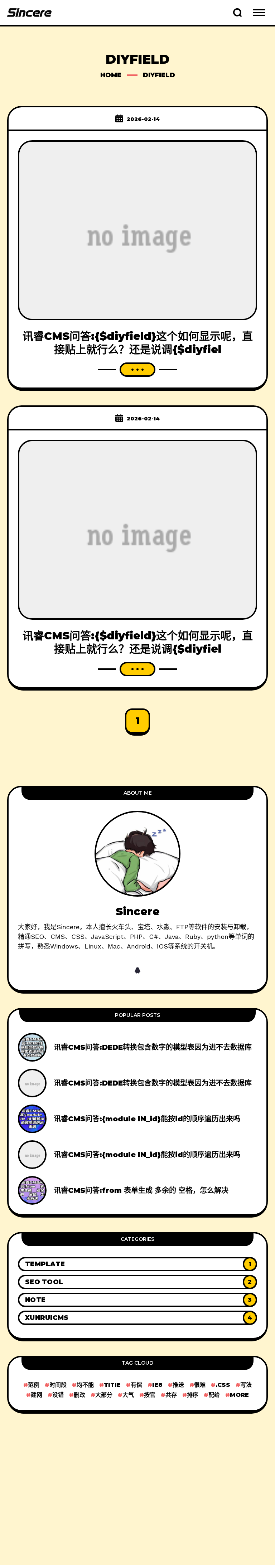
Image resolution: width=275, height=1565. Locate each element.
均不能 (85, 1384)
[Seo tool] (137, 1282)
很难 (200, 1384)
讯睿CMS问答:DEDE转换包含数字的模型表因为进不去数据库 (153, 1047)
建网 (36, 1394)
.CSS (223, 1384)
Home (110, 75)
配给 (214, 1394)
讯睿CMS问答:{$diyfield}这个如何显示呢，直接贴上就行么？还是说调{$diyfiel (138, 343)
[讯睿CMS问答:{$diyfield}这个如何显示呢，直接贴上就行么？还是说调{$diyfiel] (137, 229)
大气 (128, 1394)
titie (112, 1384)
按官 (149, 1394)
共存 (171, 1394)
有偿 (136, 1384)
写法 (246, 1384)
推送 (178, 1384)
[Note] (137, 1300)
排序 (192, 1394)
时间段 (58, 1384)
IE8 (157, 1384)
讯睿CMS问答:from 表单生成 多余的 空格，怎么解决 (141, 1190)
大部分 (103, 1394)
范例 (33, 1384)
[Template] (137, 1264)
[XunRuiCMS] (137, 1317)
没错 (58, 1394)
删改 (79, 1394)
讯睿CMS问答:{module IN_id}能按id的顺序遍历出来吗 (147, 1119)
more (239, 1394)
